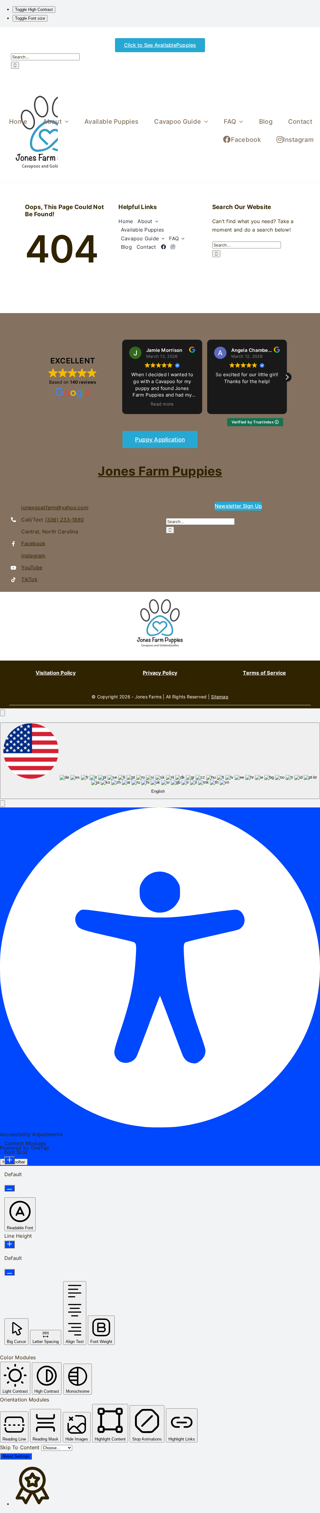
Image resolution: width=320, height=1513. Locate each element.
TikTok (29, 579)
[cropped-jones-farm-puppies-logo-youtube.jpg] (160, 594)
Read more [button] (162, 404)
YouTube (31, 567)
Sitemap (219, 696)
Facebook (33, 543)
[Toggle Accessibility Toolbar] (2, 713)
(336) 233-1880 (64, 520)
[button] (287, 377)
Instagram (33, 555)
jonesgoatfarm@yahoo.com (54, 507)
